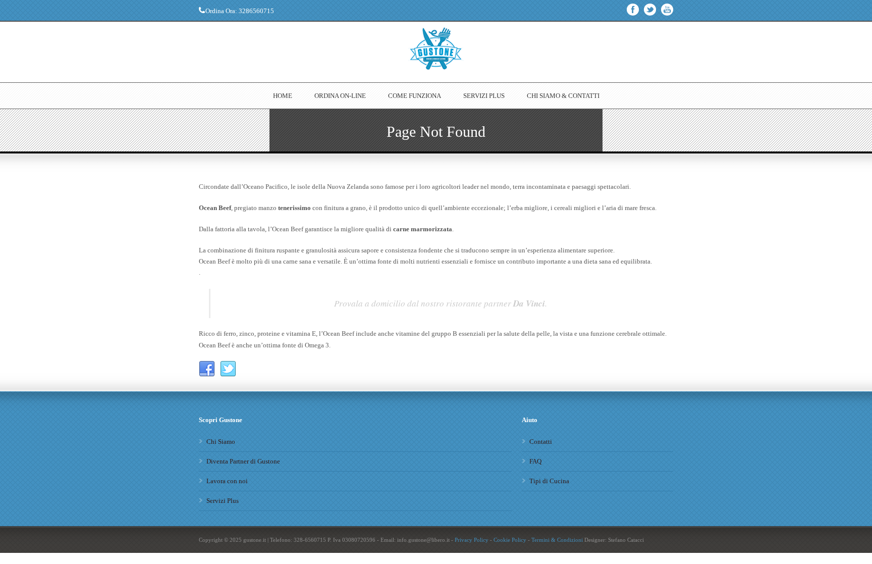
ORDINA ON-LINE (340, 95)
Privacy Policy (471, 540)
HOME (282, 95)
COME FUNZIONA (414, 95)
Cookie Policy (510, 540)
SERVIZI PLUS (484, 95)
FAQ (535, 461)
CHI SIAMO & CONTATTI (563, 95)
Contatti (540, 441)
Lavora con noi (227, 481)
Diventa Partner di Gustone (243, 461)
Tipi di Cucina (549, 481)
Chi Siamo (220, 441)
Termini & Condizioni (557, 540)
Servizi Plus (222, 500)
